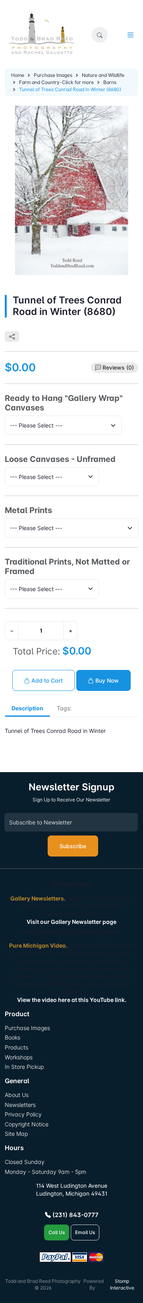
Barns (109, 82)
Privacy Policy (23, 1114)
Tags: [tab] (64, 708)
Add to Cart (46, 680)
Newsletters (20, 1104)
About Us (17, 1094)
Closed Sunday (24, 1161)
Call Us (56, 1232)
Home (17, 75)
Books (12, 1037)
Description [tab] (27, 708)
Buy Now (106, 680)
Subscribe (73, 846)
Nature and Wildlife (103, 75)
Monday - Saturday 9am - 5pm (45, 1171)
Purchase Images (53, 75)
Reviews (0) (118, 367)
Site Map (16, 1133)
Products (16, 1047)
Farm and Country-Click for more (56, 82)
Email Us (85, 1232)
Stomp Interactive (122, 1284)
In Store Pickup (24, 1066)
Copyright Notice (26, 1124)
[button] (100, 35)
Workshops (19, 1057)
